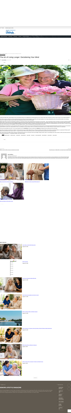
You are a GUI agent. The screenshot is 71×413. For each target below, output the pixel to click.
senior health (28, 135)
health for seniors (12, 135)
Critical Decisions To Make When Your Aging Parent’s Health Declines (60, 149)
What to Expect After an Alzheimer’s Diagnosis (6, 181)
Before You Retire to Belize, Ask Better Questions (30, 311)
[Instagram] (69, 388)
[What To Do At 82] (11, 268)
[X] (12, 62)
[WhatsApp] (19, 62)
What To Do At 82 (25, 261)
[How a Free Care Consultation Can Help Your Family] (11, 301)
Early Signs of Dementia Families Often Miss (29, 278)
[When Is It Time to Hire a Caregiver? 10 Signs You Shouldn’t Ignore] (11, 368)
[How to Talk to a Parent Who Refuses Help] (11, 251)
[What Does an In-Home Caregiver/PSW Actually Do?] (37, 171)
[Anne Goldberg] (4, 156)
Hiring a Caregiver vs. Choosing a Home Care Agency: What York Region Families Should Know (37, 328)
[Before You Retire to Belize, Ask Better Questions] (11, 318)
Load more (35, 377)
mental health (18, 135)
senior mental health (38, 135)
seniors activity (55, 135)
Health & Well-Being (5, 53)
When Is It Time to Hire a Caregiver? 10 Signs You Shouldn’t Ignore (33, 361)
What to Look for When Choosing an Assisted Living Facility (9, 149)
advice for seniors (7, 135)
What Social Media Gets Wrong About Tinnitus (6, 201)
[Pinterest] (15, 62)
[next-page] (2, 204)
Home (1, 53)
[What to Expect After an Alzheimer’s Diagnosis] (12, 171)
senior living (32, 135)
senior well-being (44, 135)
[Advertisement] (38, 32)
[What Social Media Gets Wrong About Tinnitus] (12, 191)
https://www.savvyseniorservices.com (12, 155)
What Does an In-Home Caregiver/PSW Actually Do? (32, 181)
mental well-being (23, 135)
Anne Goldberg (10, 154)
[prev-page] (0, 204)
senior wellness (50, 135)
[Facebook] (70, 28)
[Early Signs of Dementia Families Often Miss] (11, 284)
